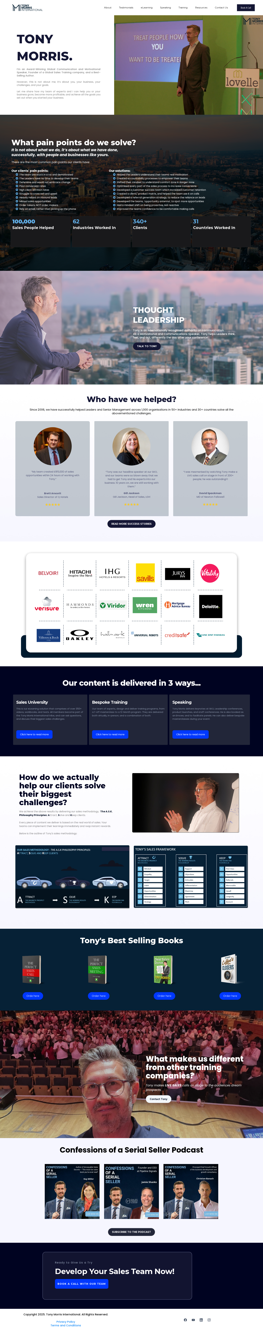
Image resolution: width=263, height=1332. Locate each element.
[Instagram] (209, 1320)
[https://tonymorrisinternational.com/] (27, 7)
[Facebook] (185, 1320)
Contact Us (221, 7)
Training (183, 7)
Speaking (165, 7)
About (107, 7)
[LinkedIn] (201, 1320)
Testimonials (126, 7)
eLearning (147, 7)
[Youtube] (193, 1320)
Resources (201, 7)
